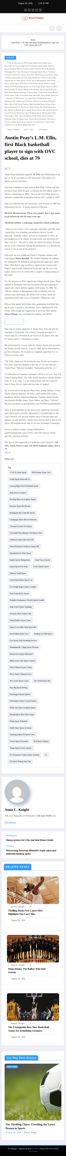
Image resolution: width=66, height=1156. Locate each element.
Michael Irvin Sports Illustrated (44, 101)
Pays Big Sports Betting (13, 110)
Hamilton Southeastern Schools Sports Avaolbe (40, 89)
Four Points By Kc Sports (14, 89)
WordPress (35, 1130)
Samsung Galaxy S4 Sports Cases (16, 119)
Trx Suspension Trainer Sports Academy (24, 755)
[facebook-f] (25, 10)
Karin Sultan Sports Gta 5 (19, 634)
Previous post (11, 835)
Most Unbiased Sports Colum (40, 104)
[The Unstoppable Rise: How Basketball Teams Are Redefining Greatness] (33, 1007)
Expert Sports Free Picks (18, 83)
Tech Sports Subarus (41, 741)
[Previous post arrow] (59, 838)
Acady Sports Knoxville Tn (20, 479)
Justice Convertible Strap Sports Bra (27, 95)
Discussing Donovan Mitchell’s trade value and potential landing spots (31, 852)
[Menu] (5, 28)
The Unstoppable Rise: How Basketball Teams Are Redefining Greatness (28, 1029)
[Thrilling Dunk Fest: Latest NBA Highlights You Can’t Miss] (33, 890)
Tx (13, 125)
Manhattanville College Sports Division (18, 101)
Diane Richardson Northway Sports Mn (42, 78)
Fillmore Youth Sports (18, 573)
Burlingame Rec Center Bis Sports (17, 72)
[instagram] (36, 10)
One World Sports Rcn (48, 107)
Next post (10, 846)
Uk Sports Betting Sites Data (25, 125)
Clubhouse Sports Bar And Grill (16, 78)
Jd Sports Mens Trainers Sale (37, 92)
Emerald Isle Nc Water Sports (15, 80)
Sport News (12, 1066)
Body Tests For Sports (18, 493)
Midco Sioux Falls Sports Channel (17, 104)
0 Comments (43, 129)
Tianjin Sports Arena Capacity (21, 122)
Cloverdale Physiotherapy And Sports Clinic (42, 75)
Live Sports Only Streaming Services (38, 98)
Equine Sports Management (36, 80)
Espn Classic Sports (42, 560)
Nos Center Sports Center (30, 107)
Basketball (10, 57)
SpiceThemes (33, 1132)
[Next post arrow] (59, 851)
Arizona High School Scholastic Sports (29, 66)
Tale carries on (14, 321)
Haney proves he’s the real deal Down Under (30, 840)
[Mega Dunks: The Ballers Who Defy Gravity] (33, 949)
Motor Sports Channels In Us (20, 674)
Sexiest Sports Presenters (37, 119)
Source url (9, 459)
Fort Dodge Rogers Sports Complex (45, 86)
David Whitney (11, 314)
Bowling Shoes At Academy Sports (22, 69)
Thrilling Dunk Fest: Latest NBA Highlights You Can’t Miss (25, 912)
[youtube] (40, 10)
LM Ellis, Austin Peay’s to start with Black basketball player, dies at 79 (32, 445)
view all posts (10, 822)
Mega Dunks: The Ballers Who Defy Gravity (27, 971)
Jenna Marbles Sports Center (20, 620)
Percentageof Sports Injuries (32, 110)
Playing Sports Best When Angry (22, 714)
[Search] (52, 28)
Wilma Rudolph (22, 258)
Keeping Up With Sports (15, 98)
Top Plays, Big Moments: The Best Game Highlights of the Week (30, 1107)
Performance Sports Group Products (23, 701)
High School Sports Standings (15, 92)
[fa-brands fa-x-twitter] (29, 10)
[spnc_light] (59, 28)
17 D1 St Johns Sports (15, 63)
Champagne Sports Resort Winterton (42, 72)
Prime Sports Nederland (23, 116)
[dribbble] (33, 10)
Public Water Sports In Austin (42, 116)
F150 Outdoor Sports (35, 83)
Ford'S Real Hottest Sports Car (20, 86)
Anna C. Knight (13, 129)
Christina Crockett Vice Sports (15, 75)
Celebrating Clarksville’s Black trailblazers (40, 223)
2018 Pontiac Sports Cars (32, 63)
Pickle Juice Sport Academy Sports (29, 113)
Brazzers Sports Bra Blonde (45, 69)
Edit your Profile (44, 816)
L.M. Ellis (35, 174)
